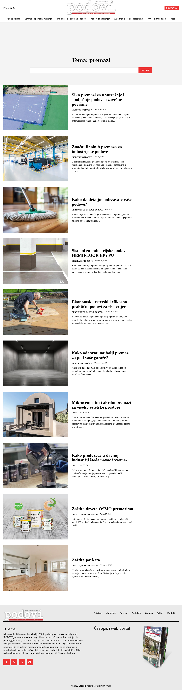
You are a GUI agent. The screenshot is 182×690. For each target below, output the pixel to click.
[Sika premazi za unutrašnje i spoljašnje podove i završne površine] (35, 107)
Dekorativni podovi (82, 261)
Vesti (74, 413)
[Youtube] (30, 662)
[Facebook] (6, 662)
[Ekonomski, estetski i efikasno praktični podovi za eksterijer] (35, 312)
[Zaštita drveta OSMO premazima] (35, 516)
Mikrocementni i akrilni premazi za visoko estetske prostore (101, 404)
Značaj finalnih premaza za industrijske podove (97, 149)
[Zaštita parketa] (35, 568)
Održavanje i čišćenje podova (87, 210)
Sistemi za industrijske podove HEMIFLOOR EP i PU (99, 253)
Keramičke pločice (82, 363)
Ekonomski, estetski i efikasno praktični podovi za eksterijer (99, 304)
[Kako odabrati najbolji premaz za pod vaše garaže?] (35, 363)
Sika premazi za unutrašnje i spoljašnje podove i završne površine (98, 99)
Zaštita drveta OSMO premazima (102, 508)
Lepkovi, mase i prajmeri (85, 514)
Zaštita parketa (86, 560)
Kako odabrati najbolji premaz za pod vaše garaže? (100, 355)
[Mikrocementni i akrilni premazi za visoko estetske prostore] (35, 414)
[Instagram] (14, 662)
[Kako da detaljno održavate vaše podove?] (35, 209)
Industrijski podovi (82, 110)
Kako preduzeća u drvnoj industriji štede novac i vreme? (100, 457)
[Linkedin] (22, 662)
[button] (10, 8)
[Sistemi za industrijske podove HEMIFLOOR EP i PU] (35, 261)
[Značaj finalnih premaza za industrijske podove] (35, 158)
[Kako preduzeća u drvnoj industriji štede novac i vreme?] (35, 465)
